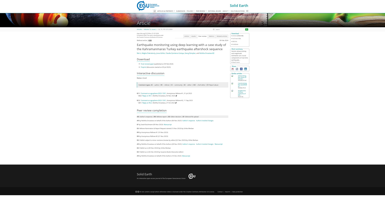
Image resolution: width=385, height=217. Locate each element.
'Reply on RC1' (147, 96)
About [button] (225, 11)
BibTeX (234, 41)
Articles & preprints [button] (165, 11)
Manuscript (168, 124)
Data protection (237, 192)
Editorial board (214, 11)
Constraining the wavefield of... (242, 84)
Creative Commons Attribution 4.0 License (200, 192)
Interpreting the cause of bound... (242, 77)
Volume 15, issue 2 (150, 29)
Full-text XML (236, 38)
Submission (180, 11)
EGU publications (238, 11)
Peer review (202, 36)
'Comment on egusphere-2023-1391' (153, 93)
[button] (213, 29)
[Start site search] (246, 29)
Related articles (222, 36)
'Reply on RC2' (147, 103)
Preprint (143, 67)
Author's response (188, 121)
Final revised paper (147, 64)
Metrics (211, 36)
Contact (220, 192)
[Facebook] (241, 69)
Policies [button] (190, 11)
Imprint (227, 192)
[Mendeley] (232, 69)
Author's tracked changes (204, 121)
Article (186, 36)
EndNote (235, 44)
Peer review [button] (200, 11)
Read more (236, 62)
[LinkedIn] (245, 69)
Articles (139, 29)
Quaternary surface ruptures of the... (242, 93)
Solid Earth (239, 5)
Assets (193, 36)
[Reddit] (237, 69)
